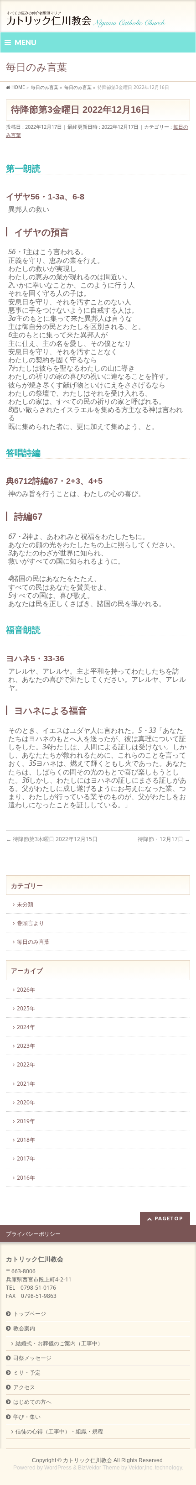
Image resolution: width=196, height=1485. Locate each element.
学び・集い (27, 1417)
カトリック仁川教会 (87, 1460)
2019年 (26, 1121)
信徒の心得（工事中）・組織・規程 (59, 1431)
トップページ (29, 1314)
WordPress (58, 1467)
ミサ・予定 (27, 1372)
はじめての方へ (32, 1402)
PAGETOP (169, 1218)
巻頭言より (30, 923)
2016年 (26, 1178)
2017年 (26, 1158)
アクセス (24, 1387)
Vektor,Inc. (141, 1467)
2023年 (26, 1046)
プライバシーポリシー (33, 1234)
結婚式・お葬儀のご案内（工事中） (59, 1343)
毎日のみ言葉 (33, 942)
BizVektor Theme (99, 1467)
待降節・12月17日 (164, 839)
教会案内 (24, 1328)
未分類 (25, 904)
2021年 (26, 1084)
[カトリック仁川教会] (86, 17)
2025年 (26, 1008)
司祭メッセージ (32, 1358)
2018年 (26, 1140)
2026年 (26, 989)
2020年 (26, 1102)
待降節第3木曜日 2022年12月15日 (52, 839)
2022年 (26, 1064)
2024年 (26, 1027)
